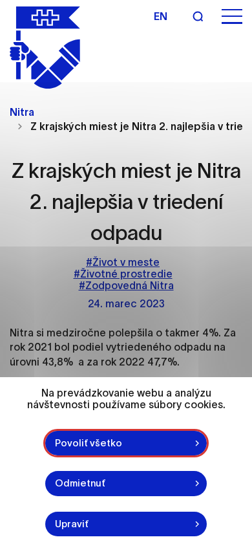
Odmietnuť (80, 482)
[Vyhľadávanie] (197, 16)
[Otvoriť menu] (232, 16)
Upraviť (72, 523)
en (160, 16)
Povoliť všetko (88, 442)
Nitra (22, 112)
